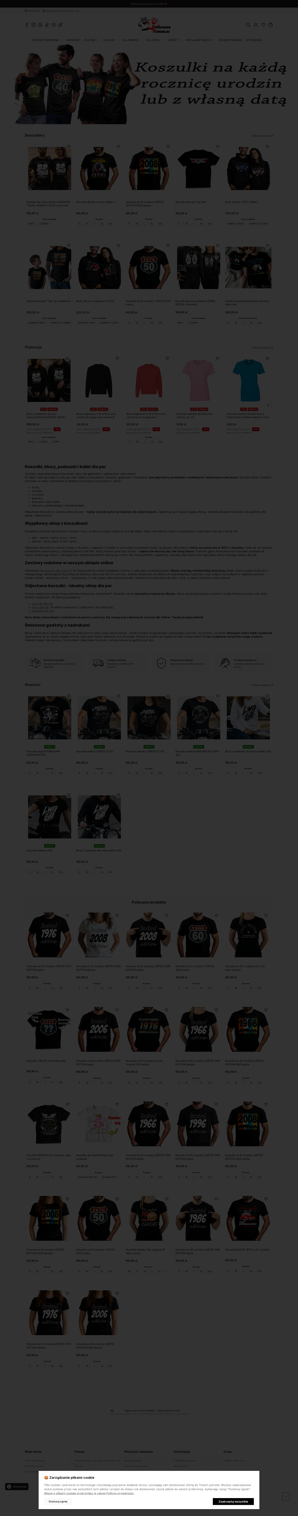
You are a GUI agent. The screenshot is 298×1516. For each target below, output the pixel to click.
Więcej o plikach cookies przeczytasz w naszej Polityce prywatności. (89, 1493)
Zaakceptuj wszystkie (233, 1501)
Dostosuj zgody (58, 1501)
